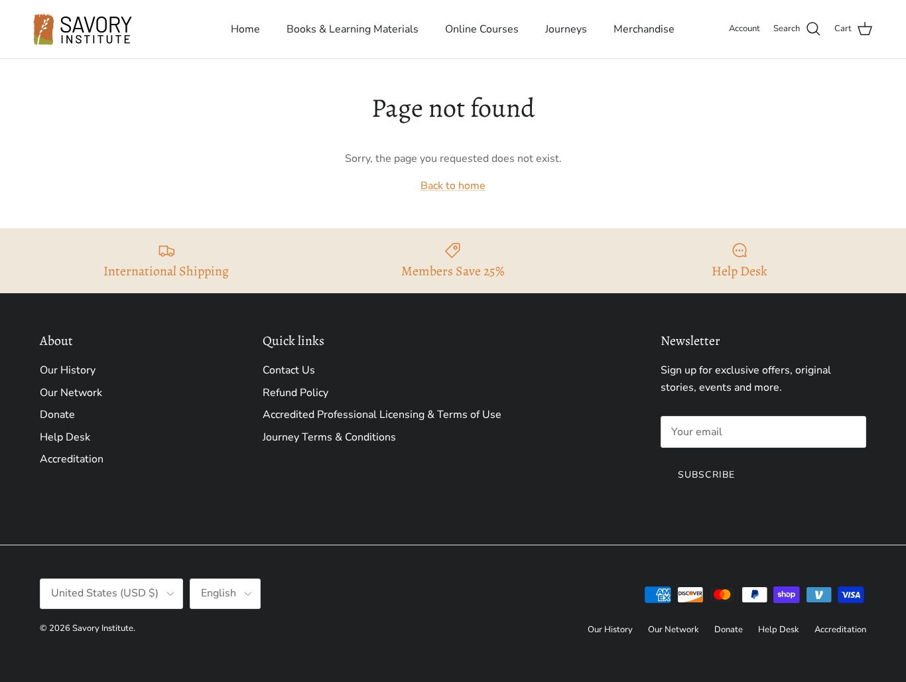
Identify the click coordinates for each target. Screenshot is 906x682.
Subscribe (706, 474)
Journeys (566, 29)
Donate (57, 414)
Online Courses (482, 29)
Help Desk (65, 437)
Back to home (453, 185)
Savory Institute (102, 628)
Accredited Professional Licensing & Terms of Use (382, 414)
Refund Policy (295, 392)
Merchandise (644, 29)
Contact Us (289, 370)
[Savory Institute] (83, 29)
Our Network (71, 392)
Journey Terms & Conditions (329, 437)
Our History (68, 370)
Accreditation (71, 459)
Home (245, 29)
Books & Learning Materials (353, 29)
